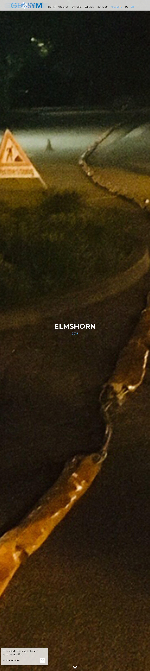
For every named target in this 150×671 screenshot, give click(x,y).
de (126, 7)
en (132, 7)
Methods (102, 7)
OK (42, 660)
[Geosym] (27, 5)
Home (51, 7)
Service (89, 7)
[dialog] (24, 656)
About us (63, 7)
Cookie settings (11, 660)
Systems (76, 7)
